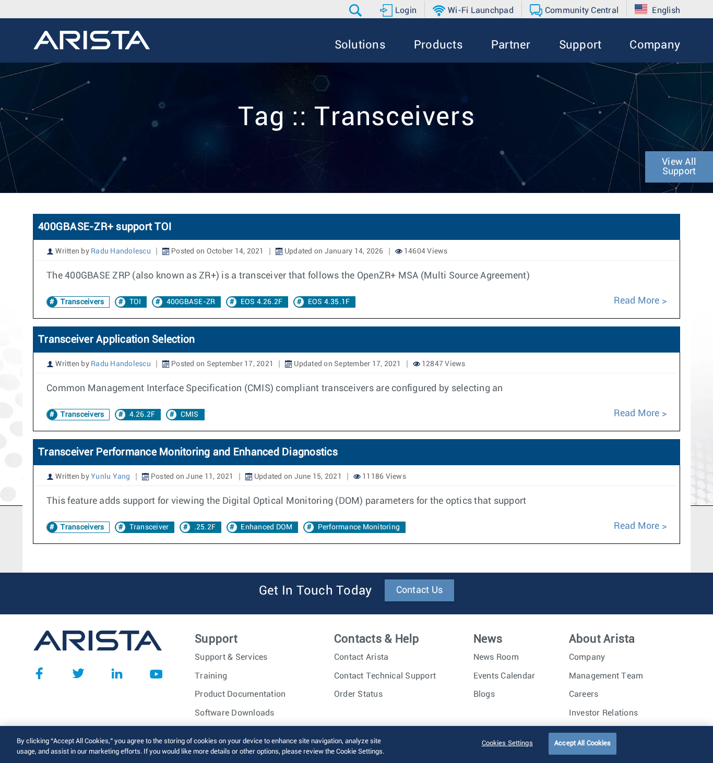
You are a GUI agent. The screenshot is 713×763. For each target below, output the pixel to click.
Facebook (39, 673)
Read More (638, 301)
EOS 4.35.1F (329, 302)
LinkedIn (117, 673)
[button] (356, 10)
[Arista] (91, 40)
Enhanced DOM (266, 527)
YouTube (156, 673)
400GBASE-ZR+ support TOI (105, 227)
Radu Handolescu (121, 251)
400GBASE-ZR (191, 302)
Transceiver (149, 527)
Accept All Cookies (582, 743)
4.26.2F (142, 414)
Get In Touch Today (315, 591)
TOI (135, 302)
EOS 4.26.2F (262, 302)
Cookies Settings (507, 743)
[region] (356, 744)
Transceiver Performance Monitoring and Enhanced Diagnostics (188, 452)
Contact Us (419, 590)
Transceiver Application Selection (116, 339)
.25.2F (205, 527)
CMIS (190, 414)
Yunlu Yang (110, 476)
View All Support (679, 167)
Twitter (78, 673)
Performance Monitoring (359, 527)
